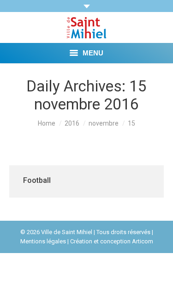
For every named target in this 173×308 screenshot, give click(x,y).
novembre (104, 123)
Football (37, 180)
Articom (142, 241)
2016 (72, 123)
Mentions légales (43, 241)
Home (46, 123)
